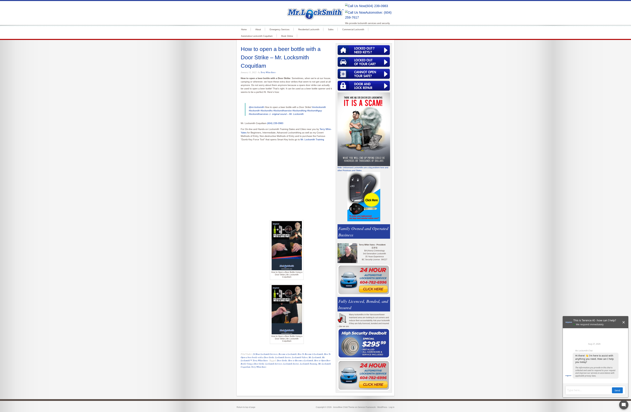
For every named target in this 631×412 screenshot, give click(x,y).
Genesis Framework (367, 407)
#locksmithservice (282, 110)
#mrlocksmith (319, 107)
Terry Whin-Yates (268, 72)
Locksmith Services (273, 363)
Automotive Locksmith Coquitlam (257, 36)
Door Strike (282, 360)
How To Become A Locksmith (310, 354)
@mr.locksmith (256, 107)
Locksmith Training (308, 363)
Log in (391, 407)
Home (244, 29)
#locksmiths (266, 110)
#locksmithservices (258, 114)
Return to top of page (246, 407)
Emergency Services (280, 29)
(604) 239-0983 (376, 6)
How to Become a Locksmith (300, 360)
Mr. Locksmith (315, 357)
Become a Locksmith (288, 354)
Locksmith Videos (300, 357)
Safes (331, 29)
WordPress (382, 407)
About (258, 29)
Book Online (287, 36)
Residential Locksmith (308, 29)
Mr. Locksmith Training (312, 139)
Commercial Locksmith (353, 29)
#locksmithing (299, 110)
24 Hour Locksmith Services (265, 354)
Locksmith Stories (283, 357)
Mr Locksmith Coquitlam (284, 11)
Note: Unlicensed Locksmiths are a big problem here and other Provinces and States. (363, 169)
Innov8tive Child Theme (343, 407)
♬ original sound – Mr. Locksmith (286, 114)
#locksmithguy (314, 110)
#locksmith (254, 110)
